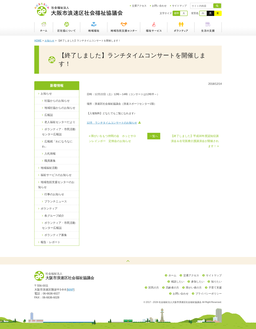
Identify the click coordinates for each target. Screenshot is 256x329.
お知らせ (49, 40)
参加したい (197, 281)
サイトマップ (179, 6)
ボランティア (181, 27)
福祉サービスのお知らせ (56, 175)
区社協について (66, 27)
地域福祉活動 (49, 167)
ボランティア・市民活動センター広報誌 (58, 132)
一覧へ (154, 136)
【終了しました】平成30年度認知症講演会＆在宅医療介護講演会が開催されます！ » (195, 141)
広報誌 (48, 114)
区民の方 (153, 287)
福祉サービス (153, 27)
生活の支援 (208, 27)
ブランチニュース (55, 201)
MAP (70, 289)
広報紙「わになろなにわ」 (57, 144)
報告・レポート (50, 242)
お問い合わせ (159, 6)
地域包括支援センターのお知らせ (56, 184)
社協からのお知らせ (57, 100)
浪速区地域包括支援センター (123, 27)
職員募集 (50, 160)
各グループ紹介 (54, 215)
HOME (38, 40)
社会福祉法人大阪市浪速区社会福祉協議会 (78, 9)
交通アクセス (191, 275)
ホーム (43, 27)
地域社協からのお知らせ (59, 107)
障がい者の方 (194, 287)
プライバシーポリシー (208, 293)
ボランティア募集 (55, 235)
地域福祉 (93, 27)
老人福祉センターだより (59, 122)
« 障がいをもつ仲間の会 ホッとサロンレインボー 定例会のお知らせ (112, 138)
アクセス (139, 6)
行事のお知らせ (54, 194)
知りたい (216, 281)
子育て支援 (215, 287)
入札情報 (50, 153)
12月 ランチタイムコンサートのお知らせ (112, 122)
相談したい (177, 281)
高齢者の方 (172, 287)
